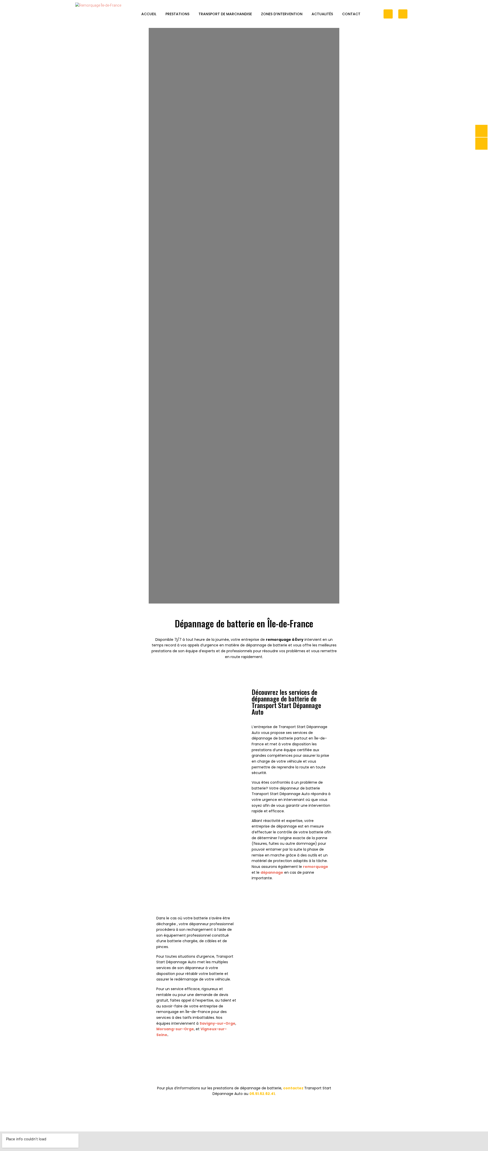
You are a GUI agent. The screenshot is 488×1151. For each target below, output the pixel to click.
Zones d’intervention (281, 13)
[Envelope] (402, 14)
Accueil (148, 13)
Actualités (322, 13)
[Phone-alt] (388, 14)
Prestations (177, 13)
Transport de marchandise (225, 13)
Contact (351, 13)
